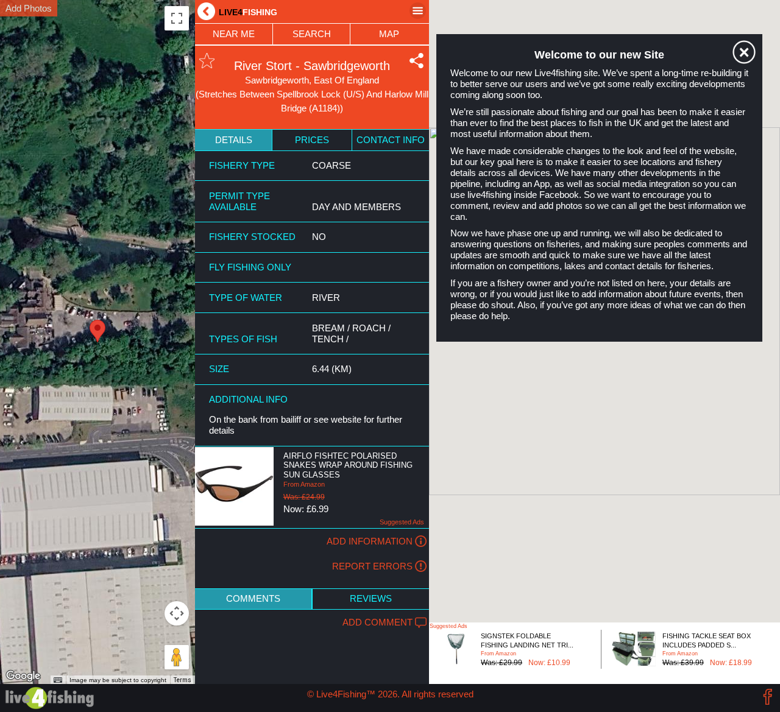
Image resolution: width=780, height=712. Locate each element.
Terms (182, 680)
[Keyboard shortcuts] (58, 680)
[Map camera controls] (177, 613)
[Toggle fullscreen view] (177, 18)
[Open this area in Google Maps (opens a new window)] (23, 676)
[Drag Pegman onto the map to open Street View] (177, 657)
